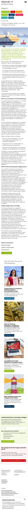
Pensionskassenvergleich (7, 494)
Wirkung (19, 11)
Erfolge (11, 17)
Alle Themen (5, 11)
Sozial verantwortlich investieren (9, 493)
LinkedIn (16, 474)
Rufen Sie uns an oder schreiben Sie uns (12, 460)
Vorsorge (4, 14)
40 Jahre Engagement (6, 490)
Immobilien (19, 14)
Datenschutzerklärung (8, 508)
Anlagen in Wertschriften (7, 247)
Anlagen (12, 14)
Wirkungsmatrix (5, 249)
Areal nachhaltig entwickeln (8, 491)
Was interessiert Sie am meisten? (10, 431)
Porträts (4, 17)
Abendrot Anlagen (5, 245)
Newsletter (4, 479)
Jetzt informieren (6, 441)
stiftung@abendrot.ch (19, 471)
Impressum (4, 482)
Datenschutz (4, 481)
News (12, 11)
